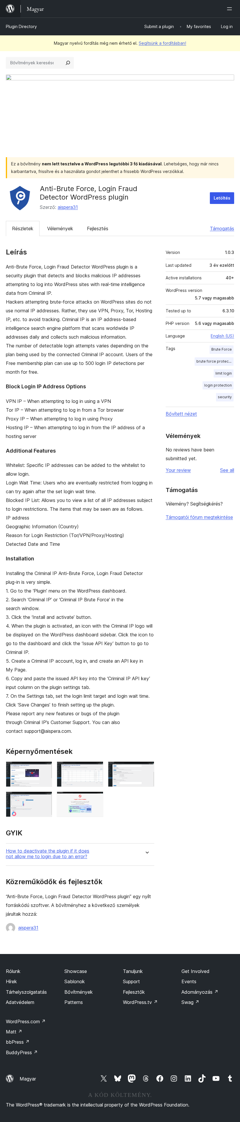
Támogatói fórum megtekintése (199, 517)
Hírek (11, 981)
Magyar (28, 1079)
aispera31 (68, 207)
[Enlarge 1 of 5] (44, 769)
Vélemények (60, 228)
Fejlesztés (97, 228)
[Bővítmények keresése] (68, 63)
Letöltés (222, 197)
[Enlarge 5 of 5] (95, 799)
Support (131, 981)
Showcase (75, 971)
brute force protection (215, 361)
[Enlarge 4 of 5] (44, 799)
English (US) (222, 335)
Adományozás (199, 992)
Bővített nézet (181, 414)
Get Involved (195, 971)
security (225, 397)
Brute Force (221, 349)
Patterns (73, 1002)
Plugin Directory (21, 26)
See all (227, 470)
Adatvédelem (20, 1002)
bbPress (18, 1042)
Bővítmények (78, 992)
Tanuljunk (133, 971)
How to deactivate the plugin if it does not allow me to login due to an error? (47, 853)
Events (188, 981)
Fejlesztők (134, 992)
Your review (178, 470)
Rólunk (13, 971)
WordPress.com (26, 1021)
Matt (14, 1032)
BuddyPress (22, 1052)
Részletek (22, 228)
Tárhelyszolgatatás (26, 992)
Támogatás (222, 228)
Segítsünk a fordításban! (162, 43)
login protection (218, 385)
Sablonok (74, 981)
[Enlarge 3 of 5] (146, 769)
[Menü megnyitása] (230, 9)
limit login (223, 373)
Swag (190, 1002)
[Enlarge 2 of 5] (95, 769)
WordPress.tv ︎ (140, 1002)
